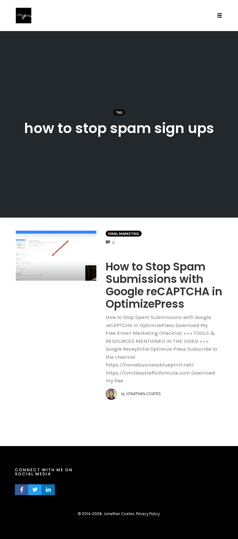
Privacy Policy (148, 513)
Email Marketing (123, 234)
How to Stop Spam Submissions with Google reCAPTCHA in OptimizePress (164, 285)
